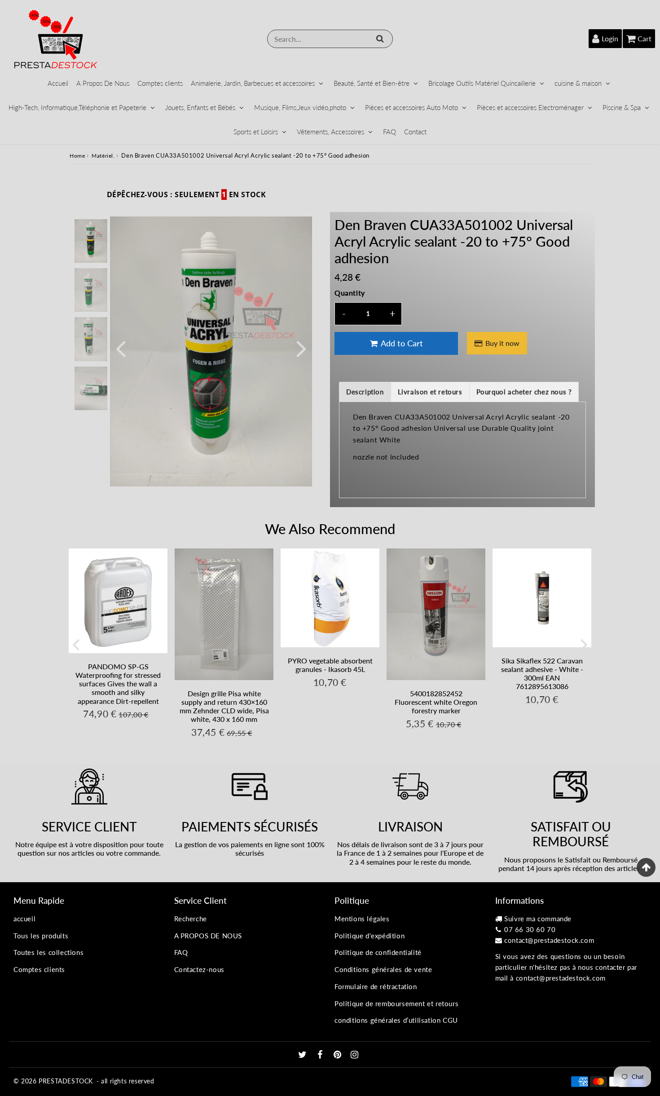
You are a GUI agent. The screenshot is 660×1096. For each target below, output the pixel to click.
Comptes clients (160, 83)
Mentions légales (362, 919)
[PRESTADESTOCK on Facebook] (321, 1055)
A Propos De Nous (102, 83)
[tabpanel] (91, 241)
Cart (644, 38)
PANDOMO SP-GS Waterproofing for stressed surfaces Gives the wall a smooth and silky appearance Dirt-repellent (118, 683)
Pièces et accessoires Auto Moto (411, 107)
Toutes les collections (48, 952)
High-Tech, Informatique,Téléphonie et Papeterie (77, 107)
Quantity (349, 292)
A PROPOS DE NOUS (208, 936)
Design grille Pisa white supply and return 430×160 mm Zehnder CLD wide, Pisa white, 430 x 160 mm (224, 706)
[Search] (380, 39)
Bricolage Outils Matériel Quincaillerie (482, 83)
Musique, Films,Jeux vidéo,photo (300, 107)
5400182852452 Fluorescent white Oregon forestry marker (436, 702)
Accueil (58, 83)
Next (301, 348)
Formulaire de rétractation (375, 986)
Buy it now (502, 343)
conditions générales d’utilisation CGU (396, 1020)
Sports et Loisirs (255, 132)
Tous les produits (40, 936)
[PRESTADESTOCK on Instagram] (354, 1055)
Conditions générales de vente (383, 969)
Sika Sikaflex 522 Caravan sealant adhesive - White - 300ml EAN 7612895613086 (542, 673)
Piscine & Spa (622, 107)
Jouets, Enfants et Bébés (200, 107)
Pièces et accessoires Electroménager (530, 107)
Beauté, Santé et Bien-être (371, 83)
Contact (415, 132)
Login (610, 38)
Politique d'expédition (369, 936)
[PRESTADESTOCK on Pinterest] (338, 1055)
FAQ (389, 132)
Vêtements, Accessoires (330, 132)
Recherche (190, 919)
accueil (24, 919)
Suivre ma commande (538, 919)
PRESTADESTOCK (66, 1081)
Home (77, 155)
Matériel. (103, 155)
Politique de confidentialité (378, 952)
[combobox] (330, 39)
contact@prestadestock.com (549, 940)
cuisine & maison (578, 83)
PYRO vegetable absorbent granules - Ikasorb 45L (330, 664)
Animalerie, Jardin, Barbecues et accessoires (253, 83)
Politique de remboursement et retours (396, 1003)
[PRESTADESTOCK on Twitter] (303, 1055)
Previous (121, 348)
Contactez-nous (199, 969)
